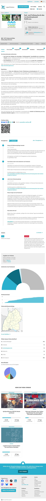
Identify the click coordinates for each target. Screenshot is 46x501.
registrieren (29, 1)
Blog (22, 481)
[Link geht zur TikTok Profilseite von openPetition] (11, 480)
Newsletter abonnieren (9, 490)
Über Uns (32, 9)
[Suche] (44, 6)
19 (27, 32)
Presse (23, 483)
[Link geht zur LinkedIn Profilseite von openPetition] (15, 480)
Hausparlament (37, 483)
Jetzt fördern (23, 471)
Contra (27, 236)
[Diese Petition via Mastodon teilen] (6, 122)
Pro (3, 236)
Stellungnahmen (37, 32)
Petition (2, 49)
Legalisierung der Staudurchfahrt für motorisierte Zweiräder (11, 446)
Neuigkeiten (17, 49)
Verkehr (26, 12)
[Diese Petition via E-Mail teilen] (14, 122)
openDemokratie (37, 481)
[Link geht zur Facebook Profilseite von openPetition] (2, 480)
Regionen (24, 496)
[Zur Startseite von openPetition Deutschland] (8, 7)
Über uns (23, 479)
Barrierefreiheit (37, 496)
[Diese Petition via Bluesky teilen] (4, 122)
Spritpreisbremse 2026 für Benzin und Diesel (11, 412)
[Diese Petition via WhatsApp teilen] (10, 122)
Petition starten (23, 6)
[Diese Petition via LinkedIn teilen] (8, 122)
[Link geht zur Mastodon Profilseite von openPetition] (2, 484)
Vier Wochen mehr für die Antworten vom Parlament (18, 161)
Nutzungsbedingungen (39, 491)
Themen (23, 494)
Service (40, 6)
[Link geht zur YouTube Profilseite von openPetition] (11, 484)
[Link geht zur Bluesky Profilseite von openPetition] (7, 484)
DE (43, 1)
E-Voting (36, 484)
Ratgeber (23, 490)
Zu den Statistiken (5, 334)
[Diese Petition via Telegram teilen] (12, 122)
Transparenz (37, 490)
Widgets (36, 480)
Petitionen (33, 6)
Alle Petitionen (25, 491)
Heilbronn (7, 12)
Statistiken (32, 49)
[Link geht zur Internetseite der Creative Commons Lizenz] (2, 499)
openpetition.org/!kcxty (25, 122)
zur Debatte (39, 232)
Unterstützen (10, 221)
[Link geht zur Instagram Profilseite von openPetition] (7, 480)
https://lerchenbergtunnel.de (7, 65)
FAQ (35, 479)
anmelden (36, 1)
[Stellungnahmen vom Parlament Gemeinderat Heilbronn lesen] (23, 280)
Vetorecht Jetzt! (37, 486)
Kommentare (25, 49)
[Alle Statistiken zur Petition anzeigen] (12, 331)
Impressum (36, 494)
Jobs (23, 480)
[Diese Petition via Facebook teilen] (2, 122)
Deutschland (11, 392)
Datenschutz (37, 493)
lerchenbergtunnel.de (7, 348)
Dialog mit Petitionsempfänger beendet (15, 145)
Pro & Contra (9, 49)
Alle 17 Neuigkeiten (37, 140)
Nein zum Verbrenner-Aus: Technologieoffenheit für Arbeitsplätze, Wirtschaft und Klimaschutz (35, 413)
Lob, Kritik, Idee (25, 484)
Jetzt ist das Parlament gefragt (14, 179)
